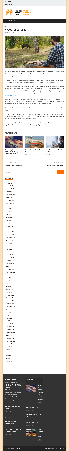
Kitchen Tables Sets (20, 448)
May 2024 (9, 214)
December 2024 (10, 194)
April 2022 (9, 286)
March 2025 (9, 186)
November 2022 (10, 266)
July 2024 (9, 209)
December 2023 (10, 229)
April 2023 (9, 252)
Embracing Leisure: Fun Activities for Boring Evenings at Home (12, 151)
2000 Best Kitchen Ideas (11, 382)
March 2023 (9, 255)
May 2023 (9, 249)
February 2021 (10, 326)
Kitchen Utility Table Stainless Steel (11, 422)
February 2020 (10, 361)
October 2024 (10, 200)
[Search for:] (34, 172)
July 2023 (9, 243)
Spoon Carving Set (10, 95)
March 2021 (9, 324)
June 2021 (9, 315)
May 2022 (9, 283)
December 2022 (10, 263)
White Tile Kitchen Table (33, 408)
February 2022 (10, 292)
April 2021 (9, 321)
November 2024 (10, 197)
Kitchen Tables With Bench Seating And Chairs (13, 430)
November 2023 (10, 232)
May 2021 (9, 318)
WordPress (54, 448)
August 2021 (9, 309)
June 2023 (9, 246)
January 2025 (10, 191)
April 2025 (9, 183)
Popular (30, 379)
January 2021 (10, 329)
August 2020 (9, 344)
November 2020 (10, 335)
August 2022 (9, 275)
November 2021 (10, 301)
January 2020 (10, 364)
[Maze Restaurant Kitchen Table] (31, 429)
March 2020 (9, 358)
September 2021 (10, 306)
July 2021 (9, 312)
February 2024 (10, 223)
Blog (6, 26)
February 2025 (10, 189)
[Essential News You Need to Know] (55, 142)
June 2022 (9, 280)
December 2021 (10, 298)
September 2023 (10, 237)
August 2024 (9, 206)
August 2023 (9, 240)
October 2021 (10, 303)
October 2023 (10, 234)
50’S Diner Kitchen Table (33, 423)
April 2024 (9, 217)
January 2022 (10, 295)
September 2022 (10, 272)
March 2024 (9, 220)
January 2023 (10, 260)
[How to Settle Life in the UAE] (34, 142)
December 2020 (10, 332)
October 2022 (10, 269)
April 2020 (9, 355)
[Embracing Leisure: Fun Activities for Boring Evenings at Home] (14, 142)
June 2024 (9, 211)
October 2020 (10, 338)
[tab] (30, 379)
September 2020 (10, 341)
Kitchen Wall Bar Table (12, 415)
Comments (30, 383)
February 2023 (10, 257)
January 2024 (10, 226)
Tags (38, 383)
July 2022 (9, 278)
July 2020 (9, 347)
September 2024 (10, 203)
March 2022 (9, 289)
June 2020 (9, 349)
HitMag (62, 448)
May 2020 (9, 352)
